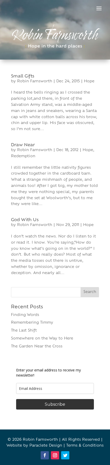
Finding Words (25, 315)
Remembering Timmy (32, 323)
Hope (89, 81)
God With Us (25, 220)
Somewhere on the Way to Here (42, 339)
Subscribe (55, 404)
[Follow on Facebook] (45, 455)
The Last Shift (24, 331)
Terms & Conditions (85, 446)
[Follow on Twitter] (65, 455)
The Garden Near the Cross (36, 346)
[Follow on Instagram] (55, 455)
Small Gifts (22, 76)
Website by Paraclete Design (34, 446)
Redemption (23, 156)
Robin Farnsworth (34, 81)
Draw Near (23, 145)
